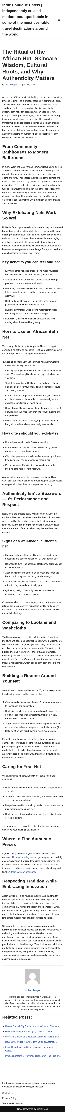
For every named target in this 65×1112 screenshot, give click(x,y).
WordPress (42, 1109)
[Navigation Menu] (59, 19)
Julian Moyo (11, 84)
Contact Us (7, 1093)
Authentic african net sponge (22, 872)
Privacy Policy (9, 1098)
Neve (20, 1109)
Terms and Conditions (13, 1103)
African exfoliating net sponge (26, 857)
